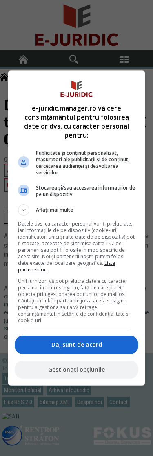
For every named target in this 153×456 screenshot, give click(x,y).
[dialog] (77, 228)
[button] (76, 210)
